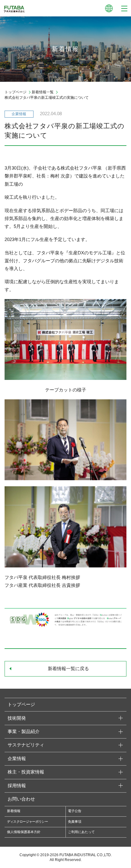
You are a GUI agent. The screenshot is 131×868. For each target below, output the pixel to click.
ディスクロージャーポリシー (27, 821)
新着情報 (13, 811)
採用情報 (17, 785)
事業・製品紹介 (24, 731)
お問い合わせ (21, 799)
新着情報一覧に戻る (68, 668)
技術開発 (17, 718)
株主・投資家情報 (26, 772)
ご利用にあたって (81, 832)
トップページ (16, 92)
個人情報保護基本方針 (24, 832)
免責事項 (74, 821)
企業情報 (17, 758)
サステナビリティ (26, 744)
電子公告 (74, 811)
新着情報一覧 (43, 92)
